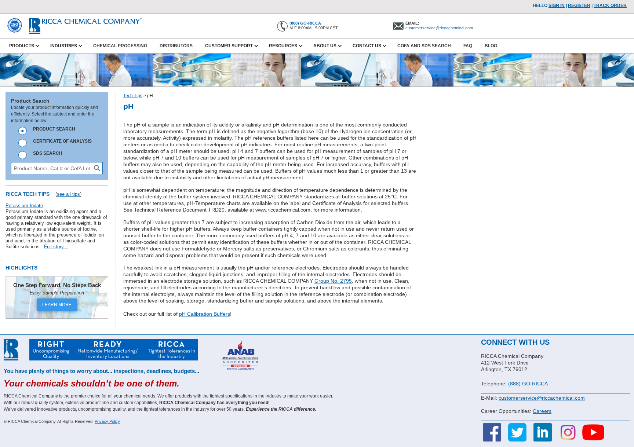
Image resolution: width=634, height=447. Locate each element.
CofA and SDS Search (424, 45)
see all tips (68, 194)
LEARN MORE (57, 304)
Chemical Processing (120, 45)
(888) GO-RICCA (305, 23)
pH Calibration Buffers (204, 314)
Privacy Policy (107, 421)
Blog (491, 45)
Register (579, 5)
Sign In (557, 5)
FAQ (467, 45)
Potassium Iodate (24, 205)
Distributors (176, 45)
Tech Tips (132, 95)
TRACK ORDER (610, 5)
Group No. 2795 (333, 281)
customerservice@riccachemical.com (439, 28)
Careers (542, 411)
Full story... (56, 246)
